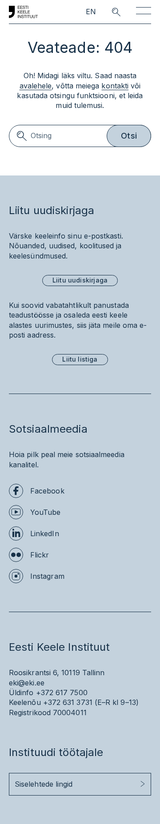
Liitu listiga (79, 359)
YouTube (45, 512)
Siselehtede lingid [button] (43, 784)
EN (91, 12)
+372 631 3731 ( (70, 702)
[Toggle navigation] (143, 12)
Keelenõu (25, 702)
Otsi (129, 135)
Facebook (47, 490)
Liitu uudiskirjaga (80, 280)
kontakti (114, 85)
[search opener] (108, 12)
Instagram (47, 576)
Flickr (39, 554)
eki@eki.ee (26, 682)
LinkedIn (44, 533)
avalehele (36, 85)
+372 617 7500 (62, 692)
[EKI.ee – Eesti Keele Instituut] (23, 12)
